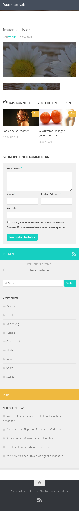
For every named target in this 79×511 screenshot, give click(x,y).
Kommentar (14, 168)
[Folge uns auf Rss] (74, 254)
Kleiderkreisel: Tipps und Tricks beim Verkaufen (34, 429)
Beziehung (12, 324)
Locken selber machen (16, 131)
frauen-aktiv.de (14, 4)
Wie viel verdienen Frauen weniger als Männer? (34, 456)
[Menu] (74, 5)
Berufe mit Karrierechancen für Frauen (29, 447)
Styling (10, 376)
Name (11, 194)
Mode (9, 350)
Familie (10, 332)
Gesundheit (13, 341)
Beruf (9, 315)
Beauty (10, 306)
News (9, 359)
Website (11, 208)
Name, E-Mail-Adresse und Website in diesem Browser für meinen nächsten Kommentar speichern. (37, 225)
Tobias (12, 37)
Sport (9, 368)
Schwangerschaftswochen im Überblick (29, 438)
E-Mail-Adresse (51, 194)
